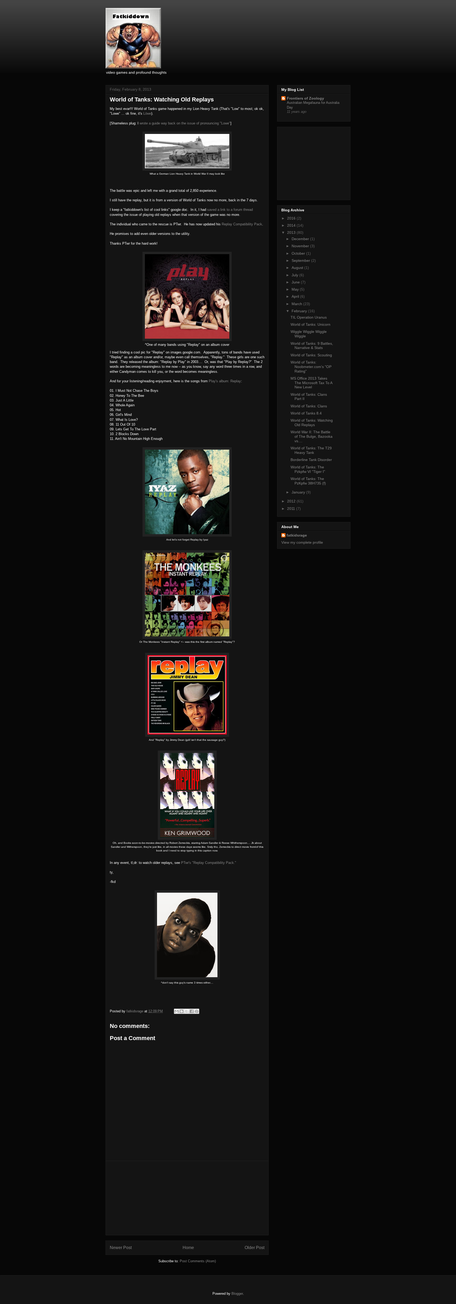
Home (188, 1247)
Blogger (237, 1294)
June (296, 282)
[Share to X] (186, 1011)
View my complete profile (302, 542)
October (299, 253)
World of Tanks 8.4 (306, 413)
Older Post (254, 1247)
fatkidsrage (135, 1011)
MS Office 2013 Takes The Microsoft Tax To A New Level (311, 382)
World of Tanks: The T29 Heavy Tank (311, 450)
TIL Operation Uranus (309, 317)
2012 (292, 501)
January (299, 492)
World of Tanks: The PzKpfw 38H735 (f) (308, 481)
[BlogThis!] (181, 1011)
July (295, 275)
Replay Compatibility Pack (242, 224)
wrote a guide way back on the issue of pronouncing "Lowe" (185, 123)
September (301, 260)
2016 (292, 218)
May (296, 289)
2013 (292, 232)
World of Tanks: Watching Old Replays (312, 422)
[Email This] (176, 1011)
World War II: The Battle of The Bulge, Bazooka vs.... (311, 436)
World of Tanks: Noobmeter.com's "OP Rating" (311, 366)
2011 (291, 508)
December (301, 239)
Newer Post (121, 1247)
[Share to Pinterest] (196, 1011)
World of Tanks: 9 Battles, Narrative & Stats (312, 345)
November (301, 246)
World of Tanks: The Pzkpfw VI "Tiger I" (308, 469)
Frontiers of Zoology (305, 98)
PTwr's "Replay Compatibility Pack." (208, 863)
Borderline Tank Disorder (311, 460)
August (298, 268)
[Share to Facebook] (191, 1011)
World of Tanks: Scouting (311, 355)
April (296, 296)
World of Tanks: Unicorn (310, 324)
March (297, 304)
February (300, 311)
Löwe (147, 113)
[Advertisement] (187, 1198)
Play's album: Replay (225, 381)
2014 (292, 225)
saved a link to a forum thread (230, 210)
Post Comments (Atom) (198, 1261)
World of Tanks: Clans (309, 406)
